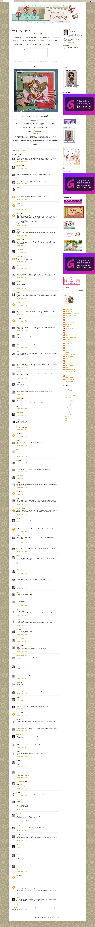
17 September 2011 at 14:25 (21, 494)
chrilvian (18, 256)
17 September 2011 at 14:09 (21, 478)
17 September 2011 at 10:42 (21, 235)
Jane (16, 792)
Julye (17, 498)
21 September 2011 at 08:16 (21, 881)
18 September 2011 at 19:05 (21, 840)
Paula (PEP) (18, 213)
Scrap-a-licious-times (69, 365)
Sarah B (17, 351)
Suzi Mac (17, 371)
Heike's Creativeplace (20, 864)
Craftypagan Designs (69, 356)
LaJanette (18, 555)
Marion (17, 281)
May (67, 409)
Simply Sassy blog (40, 40)
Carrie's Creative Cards (70, 381)
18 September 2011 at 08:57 (21, 747)
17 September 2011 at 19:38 (21, 660)
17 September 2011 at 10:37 (21, 190)
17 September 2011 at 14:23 (21, 487)
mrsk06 (17, 491)
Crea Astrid (18, 770)
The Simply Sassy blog (32, 61)
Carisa (17, 719)
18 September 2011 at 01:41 (21, 715)
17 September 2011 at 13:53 (21, 471)
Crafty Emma (67, 367)
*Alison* (17, 577)
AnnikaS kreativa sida (69, 379)
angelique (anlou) (19, 799)
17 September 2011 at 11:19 (21, 358)
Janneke (17, 599)
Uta (16, 664)
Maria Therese (18, 165)
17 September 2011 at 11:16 (21, 347)
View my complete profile (68, 42)
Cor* (16, 482)
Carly (17, 362)
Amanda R (17, 546)
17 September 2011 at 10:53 (21, 252)
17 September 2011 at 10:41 (21, 225)
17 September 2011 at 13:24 (21, 456)
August (67, 404)
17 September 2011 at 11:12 (21, 339)
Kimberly (17, 734)
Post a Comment (17, 904)
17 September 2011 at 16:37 (21, 573)
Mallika (17, 419)
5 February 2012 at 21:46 (21, 893)
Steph (17, 897)
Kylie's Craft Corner (69, 350)
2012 (66, 387)
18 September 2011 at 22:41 (21, 860)
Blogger (58, 917)
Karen (17, 292)
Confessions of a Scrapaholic (71, 360)
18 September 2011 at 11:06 (21, 788)
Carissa (17, 460)
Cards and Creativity (69, 322)
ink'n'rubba (67, 339)
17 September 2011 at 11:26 (21, 367)
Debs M (17, 180)
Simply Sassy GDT (22, 150)
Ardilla (17, 609)
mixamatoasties (19, 398)
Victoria (17, 412)
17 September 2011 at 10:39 (21, 209)
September (68, 390)
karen (17, 229)
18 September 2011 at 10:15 (21, 777)
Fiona (17, 449)
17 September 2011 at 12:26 (21, 394)
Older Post (56, 907)
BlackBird (18, 682)
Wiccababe (18, 203)
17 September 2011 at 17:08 (21, 588)
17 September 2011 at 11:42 (21, 378)
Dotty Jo (17, 249)
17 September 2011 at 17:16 (21, 605)
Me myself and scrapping (70, 354)
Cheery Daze (67, 352)
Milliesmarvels (68, 326)
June (67, 407)
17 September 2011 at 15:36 (21, 531)
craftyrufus (18, 712)
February (68, 414)
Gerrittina (18, 302)
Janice (17, 172)
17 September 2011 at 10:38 (21, 199)
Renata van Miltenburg (20, 781)
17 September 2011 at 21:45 (21, 693)
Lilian (17, 433)
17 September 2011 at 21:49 (21, 700)
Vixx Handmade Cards (69, 328)
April (67, 411)
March (67, 412)
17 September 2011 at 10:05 (21, 161)
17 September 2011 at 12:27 (21, 408)
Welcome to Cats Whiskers (70, 337)
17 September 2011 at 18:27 (21, 651)
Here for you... (69, 397)
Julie (17, 535)
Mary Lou (17, 813)
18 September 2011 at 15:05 (21, 830)
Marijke (17, 629)
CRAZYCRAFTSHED (19, 638)
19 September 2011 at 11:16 (21, 871)
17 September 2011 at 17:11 (21, 595)
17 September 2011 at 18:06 (21, 625)
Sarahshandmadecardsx (20, 655)
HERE (64, 48)
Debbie (17, 834)
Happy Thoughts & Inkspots (70, 315)
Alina (17, 334)
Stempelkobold (18, 239)
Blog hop (17, 150)
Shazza (17, 585)
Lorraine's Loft (68, 309)
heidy (17, 569)
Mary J (17, 704)
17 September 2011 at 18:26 (21, 641)
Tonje (17, 697)
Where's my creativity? (70, 345)
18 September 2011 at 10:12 (21, 766)
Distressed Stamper (69, 373)
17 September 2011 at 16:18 (21, 551)
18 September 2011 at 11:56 (21, 795)
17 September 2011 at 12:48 (21, 429)
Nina (16, 382)
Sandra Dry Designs (69, 343)
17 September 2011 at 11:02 (21, 305)
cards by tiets (68, 341)
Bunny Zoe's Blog (68, 332)
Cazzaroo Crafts (68, 363)
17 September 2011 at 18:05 (21, 615)
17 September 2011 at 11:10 (21, 330)
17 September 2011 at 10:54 (21, 261)
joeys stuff (67, 335)
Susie (17, 156)
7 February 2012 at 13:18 (21, 902)
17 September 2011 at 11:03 (21, 314)
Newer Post (15, 907)
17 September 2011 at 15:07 (21, 514)
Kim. (16, 825)
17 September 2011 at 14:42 (21, 504)
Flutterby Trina (19, 325)
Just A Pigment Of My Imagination (72, 313)
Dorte (17, 844)
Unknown (17, 194)
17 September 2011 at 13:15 (21, 445)
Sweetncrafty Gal (19, 508)
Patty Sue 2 (18, 309)
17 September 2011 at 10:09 (21, 168)
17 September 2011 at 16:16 (21, 542)
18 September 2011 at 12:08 (21, 809)
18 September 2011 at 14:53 (21, 821)
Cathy (17, 440)
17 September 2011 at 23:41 (21, 708)
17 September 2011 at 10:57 (21, 288)
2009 (66, 418)
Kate (16, 760)
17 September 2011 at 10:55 (21, 277)
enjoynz (49, 917)
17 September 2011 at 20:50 (21, 678)
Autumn (17, 518)
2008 (66, 420)
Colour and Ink (68, 324)
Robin (17, 265)
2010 (66, 416)
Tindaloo (17, 475)
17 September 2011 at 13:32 (21, 463)
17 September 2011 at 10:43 (21, 245)
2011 (66, 389)
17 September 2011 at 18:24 (21, 634)
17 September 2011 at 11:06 (21, 321)
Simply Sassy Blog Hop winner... (72, 392)
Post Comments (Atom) (22, 909)
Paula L (71, 29)
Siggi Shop (67, 330)
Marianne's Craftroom (20, 467)
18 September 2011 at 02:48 (21, 730)
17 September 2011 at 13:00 (21, 436)
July (67, 405)
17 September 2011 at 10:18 (21, 183)
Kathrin (35, 133)
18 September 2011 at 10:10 (21, 756)
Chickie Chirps (68, 358)
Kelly (17, 187)
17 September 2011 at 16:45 (21, 581)
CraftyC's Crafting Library (71, 371)
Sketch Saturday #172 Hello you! (72, 395)
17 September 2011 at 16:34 (21, 565)
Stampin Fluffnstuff (69, 317)
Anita (17, 726)
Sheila (17, 272)
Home (36, 907)
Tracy (17, 751)
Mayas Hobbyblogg (68, 311)
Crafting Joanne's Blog (70, 369)
